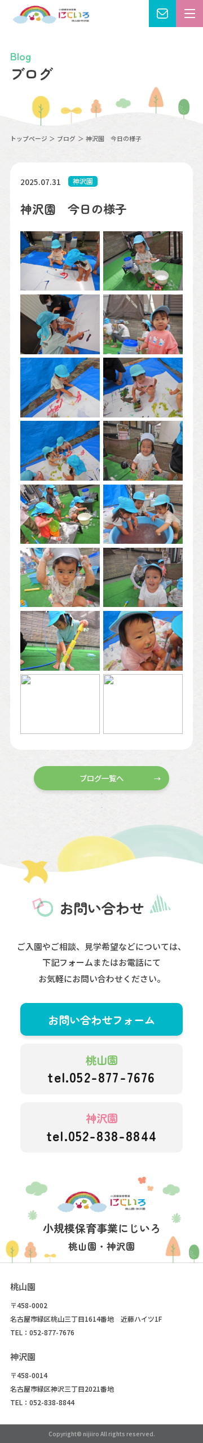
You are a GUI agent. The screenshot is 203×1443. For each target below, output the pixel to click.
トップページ (28, 138)
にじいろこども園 (51, 15)
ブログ (66, 138)
